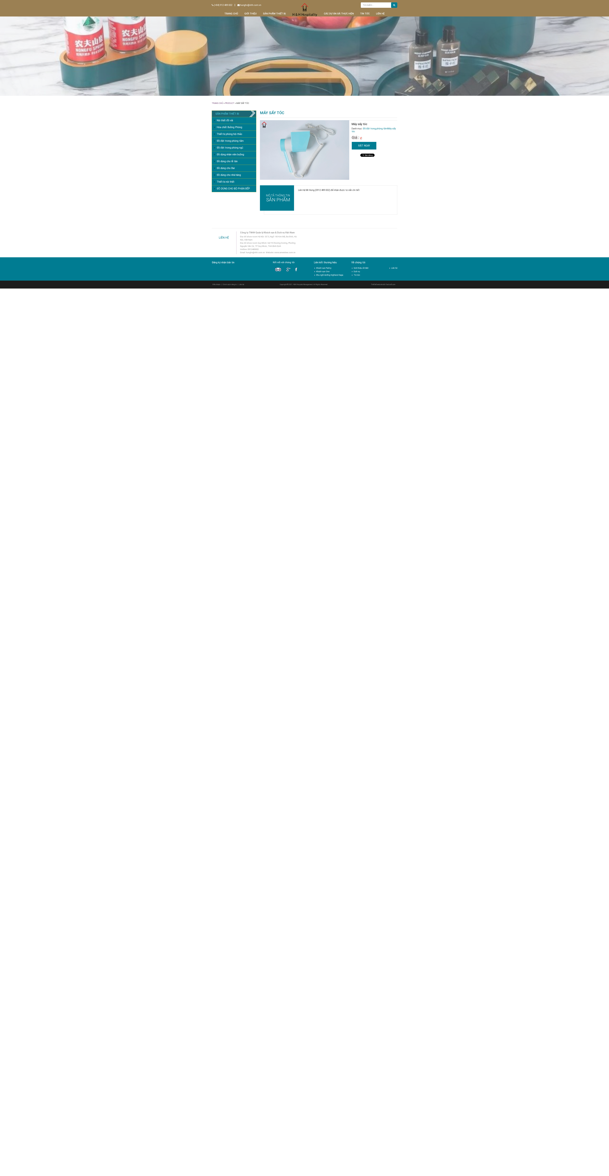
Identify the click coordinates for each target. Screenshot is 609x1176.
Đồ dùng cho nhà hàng (229, 174)
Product (229, 103)
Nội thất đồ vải (225, 120)
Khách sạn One (322, 271)
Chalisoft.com (390, 284)
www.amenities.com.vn (284, 252)
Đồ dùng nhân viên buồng (230, 154)
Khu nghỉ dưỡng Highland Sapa (329, 275)
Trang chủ (231, 13)
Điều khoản (216, 284)
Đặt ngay (364, 145)
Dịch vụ (357, 271)
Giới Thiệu (250, 13)
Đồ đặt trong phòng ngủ (230, 147)
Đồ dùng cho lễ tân (227, 161)
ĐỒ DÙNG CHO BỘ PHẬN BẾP (233, 188)
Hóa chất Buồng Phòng (229, 127)
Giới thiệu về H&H (361, 268)
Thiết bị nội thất (225, 181)
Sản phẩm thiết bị (274, 13)
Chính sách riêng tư (230, 284)
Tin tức (365, 13)
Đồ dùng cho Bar (226, 168)
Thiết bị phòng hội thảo (229, 134)
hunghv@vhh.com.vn (250, 5)
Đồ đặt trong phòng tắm (375, 128)
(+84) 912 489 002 (222, 5)
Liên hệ (380, 13)
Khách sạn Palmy (323, 268)
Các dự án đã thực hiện (339, 13)
